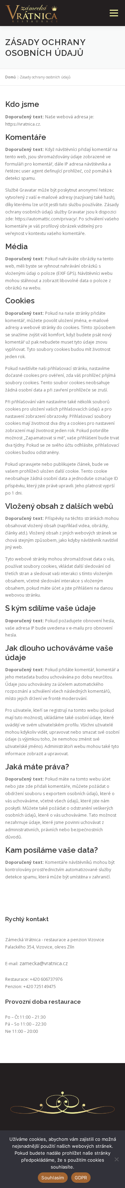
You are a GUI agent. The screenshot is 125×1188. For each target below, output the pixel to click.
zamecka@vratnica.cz (43, 963)
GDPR (81, 1177)
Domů (10, 77)
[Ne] (116, 1159)
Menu (113, 13)
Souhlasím (52, 1177)
